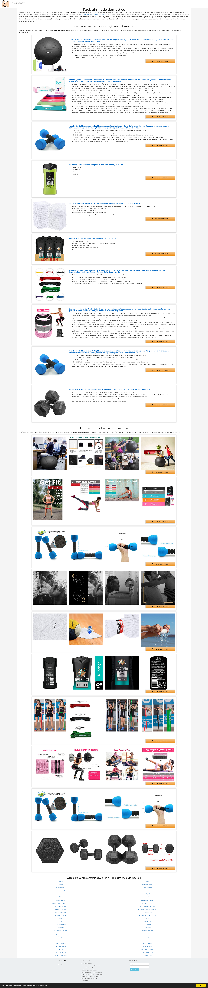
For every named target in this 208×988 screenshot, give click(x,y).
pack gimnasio (84, 14)
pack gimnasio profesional (99, 14)
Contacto (60, 964)
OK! (201, 985)
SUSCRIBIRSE (134, 969)
